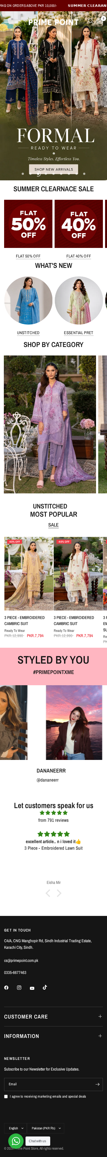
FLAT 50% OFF (28, 256)
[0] (99, 21)
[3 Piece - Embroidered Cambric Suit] (28, 574)
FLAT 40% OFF (78, 256)
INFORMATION (21, 1036)
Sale (53, 525)
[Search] (90, 21)
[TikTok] (49, 987)
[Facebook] (10, 988)
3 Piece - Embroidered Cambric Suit (24, 620)
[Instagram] (23, 988)
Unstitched (28, 332)
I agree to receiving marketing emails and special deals (48, 1096)
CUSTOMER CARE (26, 1016)
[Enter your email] (97, 1084)
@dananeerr (12, 780)
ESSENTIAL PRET (78, 332)
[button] (49, 893)
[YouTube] (36, 988)
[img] (53, 812)
